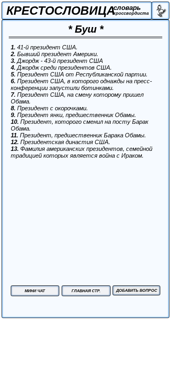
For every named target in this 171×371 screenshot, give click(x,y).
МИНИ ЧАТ (35, 291)
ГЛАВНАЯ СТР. (86, 291)
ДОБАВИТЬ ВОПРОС (136, 290)
